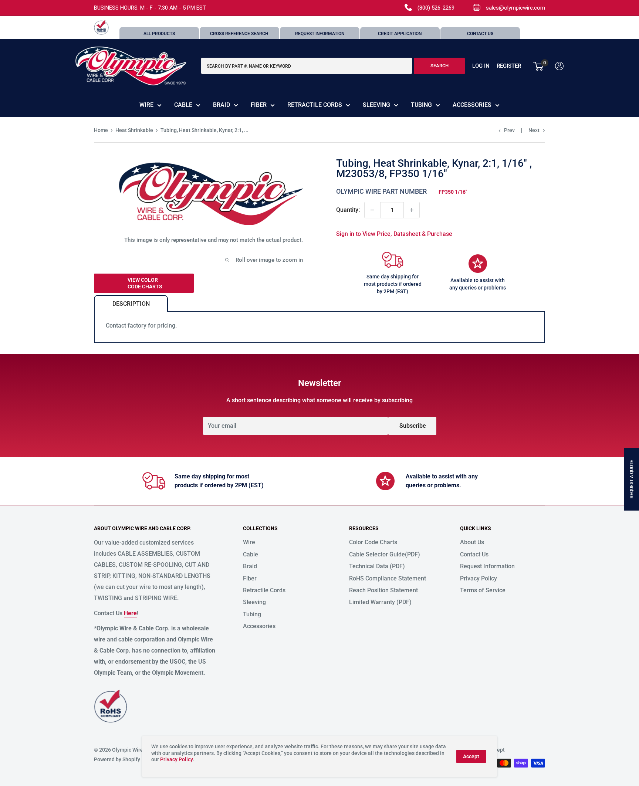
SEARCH (439, 66)
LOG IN (481, 66)
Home (101, 130)
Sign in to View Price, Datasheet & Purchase (394, 233)
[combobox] (306, 66)
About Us (472, 542)
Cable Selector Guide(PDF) (384, 554)
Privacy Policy (478, 578)
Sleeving (376, 104)
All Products (159, 33)
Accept (471, 756)
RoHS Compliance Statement (387, 578)
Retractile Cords (314, 104)
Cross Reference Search (239, 33)
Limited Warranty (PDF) (380, 602)
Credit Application (400, 33)
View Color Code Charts (145, 283)
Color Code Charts (373, 542)
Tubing (421, 104)
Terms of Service (483, 590)
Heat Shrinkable (134, 130)
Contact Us (480, 33)
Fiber (259, 104)
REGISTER (509, 66)
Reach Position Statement (383, 590)
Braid (221, 104)
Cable (183, 104)
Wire (146, 104)
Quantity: (348, 209)
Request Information (319, 33)
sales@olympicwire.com (515, 7)
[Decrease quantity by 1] (372, 210)
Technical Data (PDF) (377, 566)
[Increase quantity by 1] (411, 210)
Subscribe (412, 425)
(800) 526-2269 (435, 7)
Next (534, 130)
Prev (509, 130)
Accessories (472, 104)
